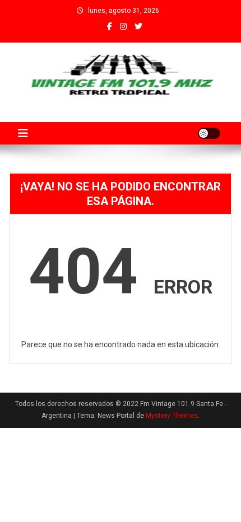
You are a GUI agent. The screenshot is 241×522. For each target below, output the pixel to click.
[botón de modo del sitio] (209, 133)
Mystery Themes (172, 416)
